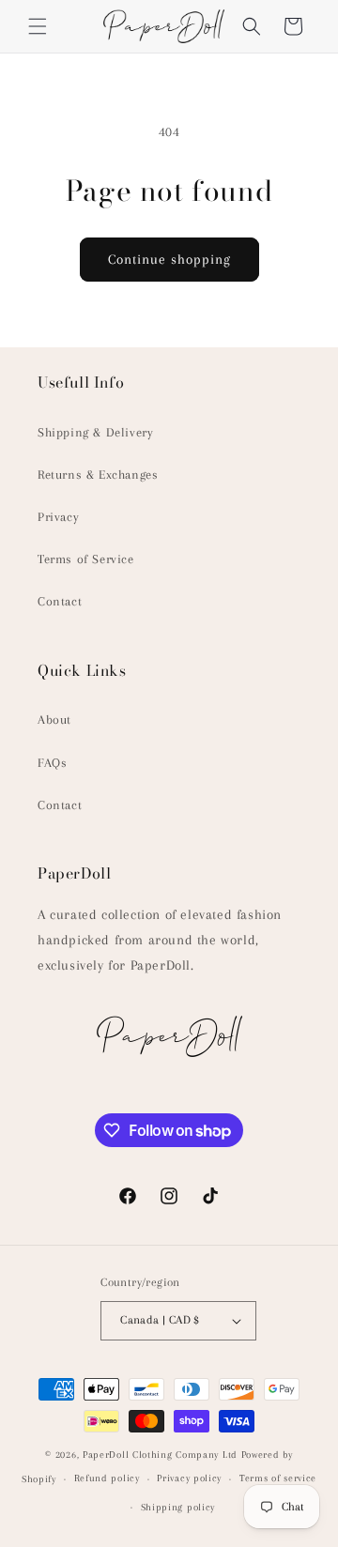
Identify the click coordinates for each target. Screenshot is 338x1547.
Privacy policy (189, 1478)
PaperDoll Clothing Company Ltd (160, 1454)
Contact (60, 601)
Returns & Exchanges (98, 474)
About (54, 719)
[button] (37, 26)
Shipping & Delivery (95, 432)
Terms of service (277, 1478)
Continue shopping (169, 259)
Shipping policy (178, 1507)
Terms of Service (86, 559)
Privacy (58, 517)
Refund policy (107, 1478)
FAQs (52, 763)
